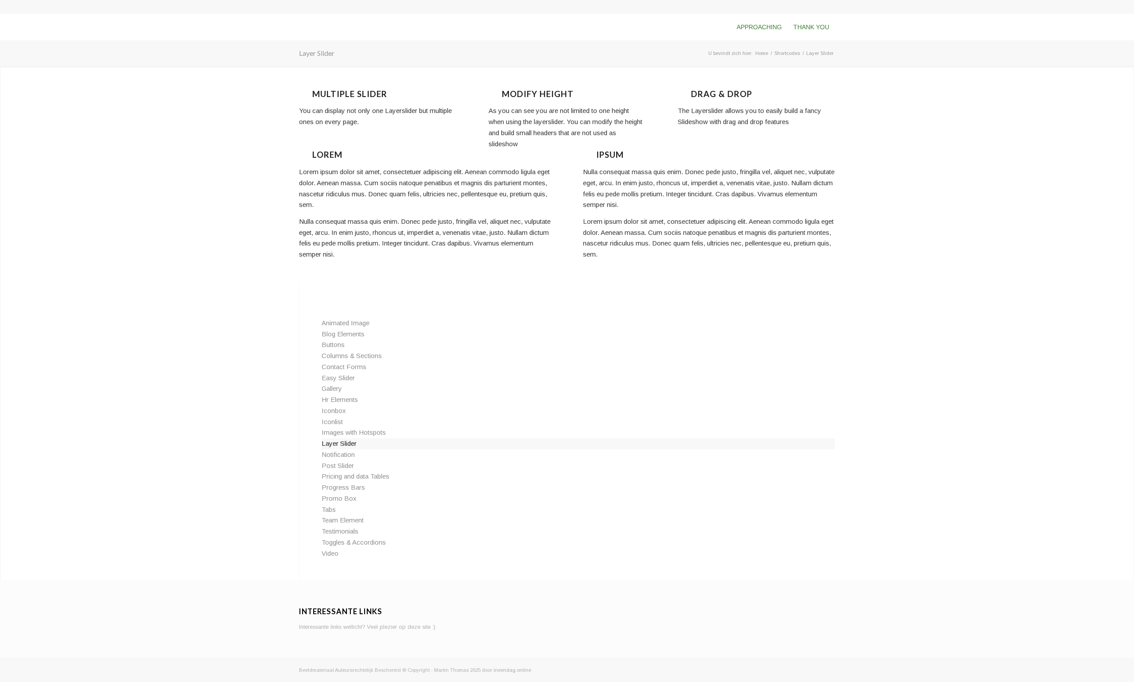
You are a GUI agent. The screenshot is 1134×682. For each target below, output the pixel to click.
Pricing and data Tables (355, 476)
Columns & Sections (352, 355)
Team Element (343, 520)
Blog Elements (343, 334)
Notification (338, 454)
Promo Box (339, 498)
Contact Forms (344, 366)
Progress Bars (343, 487)
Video (330, 553)
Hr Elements (340, 399)
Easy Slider (338, 378)
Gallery (332, 388)
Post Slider (338, 465)
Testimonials (340, 531)
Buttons (333, 344)
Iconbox (334, 410)
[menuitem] (759, 27)
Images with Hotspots (354, 432)
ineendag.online (512, 670)
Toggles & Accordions (354, 542)
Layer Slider (316, 53)
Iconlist (332, 421)
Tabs (329, 509)
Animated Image (345, 323)
